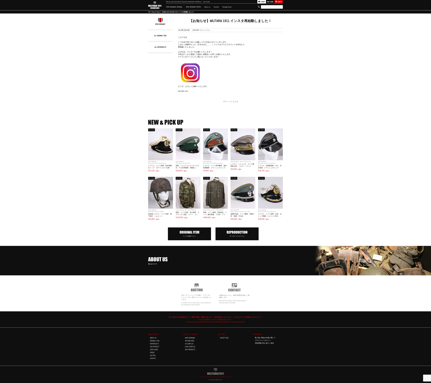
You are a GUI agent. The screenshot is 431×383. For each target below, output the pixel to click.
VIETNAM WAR (189, 341)
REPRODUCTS (154, 344)
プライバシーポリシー (263, 340)
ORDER (152, 352)
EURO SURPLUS (190, 346)
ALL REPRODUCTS (160, 47)
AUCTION (152, 355)
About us (207, 7)
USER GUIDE (154, 349)
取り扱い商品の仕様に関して (265, 338)
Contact (216, 7)
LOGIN (270, 2)
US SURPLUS (189, 344)
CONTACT (153, 358)
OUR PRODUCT (154, 346)
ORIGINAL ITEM (154, 341)
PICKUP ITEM (224, 338)
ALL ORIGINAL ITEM (160, 35)
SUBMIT (261, 2)
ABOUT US (153, 338)
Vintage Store (227, 7)
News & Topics (205, 30)
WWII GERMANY (190, 338)
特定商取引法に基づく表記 (264, 343)
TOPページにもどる (230, 101)
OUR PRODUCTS (190, 349)
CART (278, 2)
